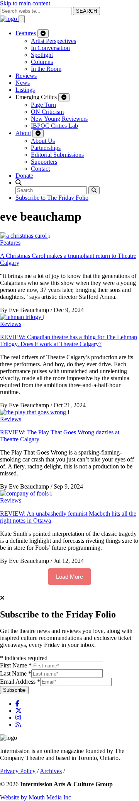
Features (25, 33)
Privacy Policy (18, 771)
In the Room (46, 68)
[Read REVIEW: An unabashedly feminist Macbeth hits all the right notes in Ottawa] (25, 493)
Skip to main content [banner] (25, 3)
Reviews (26, 75)
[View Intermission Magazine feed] (18, 724)
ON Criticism (47, 111)
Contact (40, 168)
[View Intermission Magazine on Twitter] (18, 710)
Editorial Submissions (57, 154)
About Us (43, 140)
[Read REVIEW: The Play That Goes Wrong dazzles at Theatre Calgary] (34, 412)
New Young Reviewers (59, 118)
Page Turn (43, 104)
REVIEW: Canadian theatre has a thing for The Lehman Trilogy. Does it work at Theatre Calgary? (68, 340)
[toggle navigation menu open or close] (22, 19)
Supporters (44, 161)
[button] (18, 182)
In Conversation (50, 48)
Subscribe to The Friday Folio (51, 197)
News (22, 82)
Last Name (15, 673)
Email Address (20, 681)
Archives (51, 771)
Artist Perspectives (53, 41)
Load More (69, 576)
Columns (42, 61)
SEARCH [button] (86, 11)
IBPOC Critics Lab (54, 125)
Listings (25, 89)
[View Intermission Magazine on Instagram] (18, 717)
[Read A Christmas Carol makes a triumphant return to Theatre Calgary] (24, 235)
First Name (16, 665)
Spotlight (42, 54)
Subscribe (14, 690)
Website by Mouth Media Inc (35, 797)
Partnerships (46, 147)
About (23, 133)
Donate (24, 175)
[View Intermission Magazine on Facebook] (17, 703)
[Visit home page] (9, 18)
